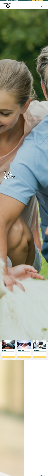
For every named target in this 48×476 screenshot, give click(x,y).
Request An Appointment (39, 0)
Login (34, 0)
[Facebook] (31, 0)
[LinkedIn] (29, 0)
